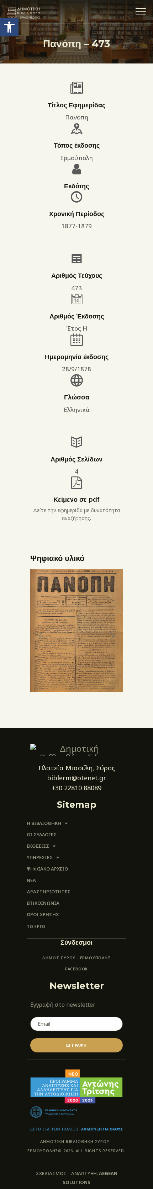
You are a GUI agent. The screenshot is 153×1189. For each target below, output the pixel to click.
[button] (9, 27)
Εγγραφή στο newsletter (62, 1005)
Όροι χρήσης (43, 914)
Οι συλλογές (42, 834)
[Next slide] (111, 635)
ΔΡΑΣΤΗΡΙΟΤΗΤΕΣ (48, 891)
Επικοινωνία (43, 903)
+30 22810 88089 (76, 788)
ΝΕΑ (31, 880)
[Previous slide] (41, 635)
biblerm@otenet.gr (76, 778)
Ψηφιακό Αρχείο (47, 869)
